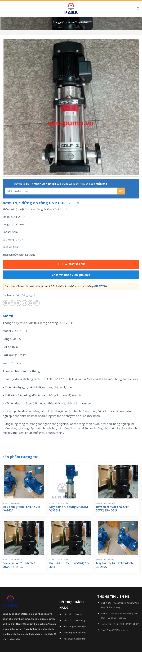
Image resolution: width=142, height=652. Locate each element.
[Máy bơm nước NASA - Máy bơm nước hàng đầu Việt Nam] (71, 9)
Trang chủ (58, 22)
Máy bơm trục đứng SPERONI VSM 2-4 (68, 508)
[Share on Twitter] (18, 303)
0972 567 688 (99, 286)
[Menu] (5, 9)
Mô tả (8, 316)
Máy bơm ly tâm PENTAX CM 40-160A (21, 508)
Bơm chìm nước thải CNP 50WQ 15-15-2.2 (19, 565)
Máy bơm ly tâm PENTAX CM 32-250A (115, 565)
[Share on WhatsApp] (6, 303)
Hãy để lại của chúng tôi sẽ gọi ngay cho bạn (60, 183)
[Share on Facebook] (12, 303)
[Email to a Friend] (24, 303)
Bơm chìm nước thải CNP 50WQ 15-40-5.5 (112, 508)
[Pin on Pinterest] (31, 303)
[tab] (8, 316)
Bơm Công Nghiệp (78, 22)
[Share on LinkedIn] (37, 303)
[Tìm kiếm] (138, 8)
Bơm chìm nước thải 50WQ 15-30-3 (69, 565)
